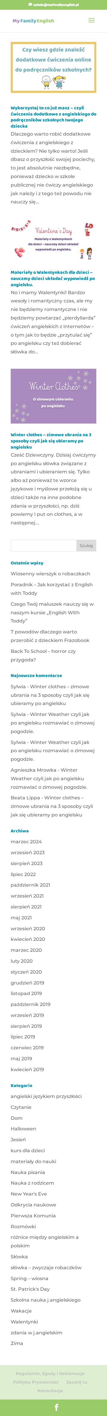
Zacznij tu (76, 1382)
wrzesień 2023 (28, 852)
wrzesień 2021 (27, 896)
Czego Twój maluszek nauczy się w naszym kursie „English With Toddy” (52, 612)
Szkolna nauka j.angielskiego (46, 1300)
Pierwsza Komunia (33, 1216)
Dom (17, 1118)
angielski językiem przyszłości (46, 1096)
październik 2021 (30, 885)
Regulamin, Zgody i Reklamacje (50, 1373)
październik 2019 (31, 1004)
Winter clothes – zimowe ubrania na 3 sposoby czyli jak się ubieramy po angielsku (51, 441)
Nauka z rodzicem (32, 1183)
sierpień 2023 (27, 863)
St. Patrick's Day (30, 1289)
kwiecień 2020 (28, 939)
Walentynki (24, 1322)
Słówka (19, 1256)
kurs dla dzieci (28, 1150)
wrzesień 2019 (27, 1015)
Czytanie (21, 1107)
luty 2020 (22, 961)
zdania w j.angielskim (36, 1333)
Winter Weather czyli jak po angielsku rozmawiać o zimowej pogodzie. (53, 723)
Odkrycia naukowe (33, 1205)
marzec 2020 (26, 950)
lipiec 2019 (23, 1037)
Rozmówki (23, 1226)
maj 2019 (21, 1058)
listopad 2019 (26, 993)
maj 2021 (21, 918)
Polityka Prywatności (36, 1382)
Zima (17, 1343)
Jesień (18, 1139)
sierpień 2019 (26, 1026)
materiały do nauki (33, 1161)
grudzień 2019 (27, 983)
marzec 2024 (26, 841)
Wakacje (21, 1311)
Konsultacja (50, 1390)
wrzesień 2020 (28, 928)
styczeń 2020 (26, 972)
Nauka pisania (28, 1172)
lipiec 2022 (23, 874)
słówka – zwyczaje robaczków (46, 1267)
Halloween (23, 1129)
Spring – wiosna (29, 1278)
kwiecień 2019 (27, 1069)
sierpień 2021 (26, 907)
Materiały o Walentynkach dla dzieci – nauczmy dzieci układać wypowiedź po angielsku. (53, 279)
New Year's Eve (29, 1194)
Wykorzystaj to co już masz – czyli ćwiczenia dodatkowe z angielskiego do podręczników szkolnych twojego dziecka (53, 117)
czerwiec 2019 (27, 1048)
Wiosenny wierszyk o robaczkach (50, 574)
